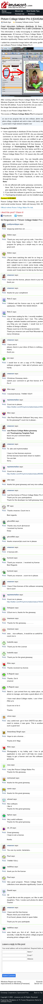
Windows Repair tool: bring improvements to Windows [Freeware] (15, 982)
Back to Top (38, 993)
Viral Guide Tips (33, 11)
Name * (30, 952)
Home (6, 12)
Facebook (7, 216)
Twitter (20, 216)
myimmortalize (13, 400)
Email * (29, 955)
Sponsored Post (23, 993)
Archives (31, 14)
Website (30, 959)
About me (19, 11)
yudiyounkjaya (13, 224)
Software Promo (6, 1001)
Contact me (19, 14)
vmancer (10, 275)
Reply (4, 229)
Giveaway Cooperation (8, 993)
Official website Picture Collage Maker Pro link (17, 207)
